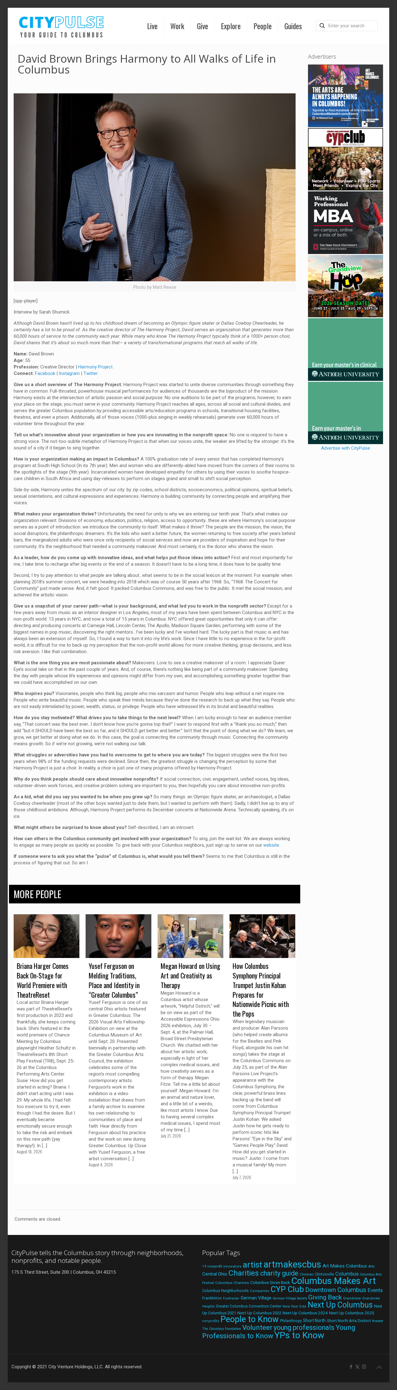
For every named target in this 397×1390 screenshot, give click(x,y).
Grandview (352, 1298)
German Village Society (290, 1298)
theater (377, 1321)
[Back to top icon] (379, 1367)
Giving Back (325, 1297)
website (271, 845)
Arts (371, 1266)
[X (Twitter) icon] (357, 1367)
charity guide (279, 1273)
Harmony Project (95, 367)
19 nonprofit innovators (222, 1266)
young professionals (304, 1327)
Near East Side (294, 1306)
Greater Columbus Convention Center (248, 1306)
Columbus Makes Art (333, 1281)
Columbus (347, 1274)
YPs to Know (299, 1335)
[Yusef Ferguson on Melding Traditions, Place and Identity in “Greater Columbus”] (118, 936)
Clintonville (324, 1274)
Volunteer (257, 1327)
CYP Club (287, 1289)
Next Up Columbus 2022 (259, 1313)
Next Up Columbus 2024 (305, 1312)
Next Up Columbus (340, 1304)
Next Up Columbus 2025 (351, 1312)
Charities (244, 1272)
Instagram (69, 373)
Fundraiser (231, 1298)
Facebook (45, 373)
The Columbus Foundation (221, 1329)
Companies (259, 1291)
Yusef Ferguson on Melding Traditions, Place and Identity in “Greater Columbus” (114, 980)
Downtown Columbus (335, 1290)
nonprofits (210, 1321)
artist (252, 1265)
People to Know (250, 1319)
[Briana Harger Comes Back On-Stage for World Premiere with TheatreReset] (46, 936)
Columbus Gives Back (270, 1282)
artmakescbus (292, 1264)
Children (307, 1274)
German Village (256, 1298)
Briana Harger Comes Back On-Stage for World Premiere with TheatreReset (43, 980)
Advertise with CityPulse (345, 448)
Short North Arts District (349, 1320)
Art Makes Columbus (345, 1266)
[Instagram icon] (364, 1367)
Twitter (90, 373)
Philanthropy (291, 1321)
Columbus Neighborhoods (225, 1290)
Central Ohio (214, 1274)
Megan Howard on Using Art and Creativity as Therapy (190, 975)
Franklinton (212, 1298)
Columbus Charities (232, 1283)
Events (375, 1290)
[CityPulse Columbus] (61, 25)
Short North (314, 1320)
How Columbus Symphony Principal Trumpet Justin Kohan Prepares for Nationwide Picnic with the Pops (261, 989)
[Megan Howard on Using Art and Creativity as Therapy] (190, 936)
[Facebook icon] (351, 1367)
